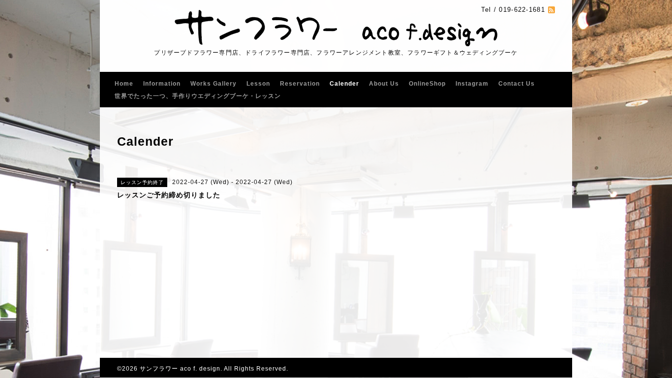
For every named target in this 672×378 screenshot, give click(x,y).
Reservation (300, 83)
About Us (384, 83)
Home (124, 83)
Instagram (472, 83)
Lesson (258, 83)
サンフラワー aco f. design (180, 368)
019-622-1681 (522, 9)
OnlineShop (427, 83)
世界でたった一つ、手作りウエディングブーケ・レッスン (198, 96)
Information (162, 83)
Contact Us (516, 83)
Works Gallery (213, 83)
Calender (344, 83)
